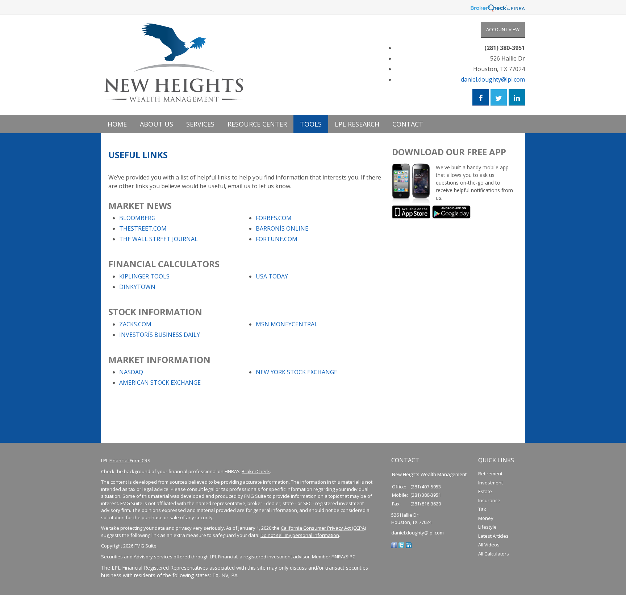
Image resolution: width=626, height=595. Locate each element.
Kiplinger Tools (144, 276)
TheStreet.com (143, 228)
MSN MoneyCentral (287, 324)
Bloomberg (137, 218)
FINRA (337, 556)
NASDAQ (131, 372)
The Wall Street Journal (158, 239)
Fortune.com (276, 239)
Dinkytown (137, 287)
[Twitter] (401, 545)
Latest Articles (493, 536)
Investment (490, 482)
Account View (502, 29)
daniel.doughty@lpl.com (493, 79)
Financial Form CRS (129, 460)
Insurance (489, 500)
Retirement (490, 473)
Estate (485, 491)
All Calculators (493, 553)
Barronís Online (282, 228)
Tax (482, 509)
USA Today (272, 276)
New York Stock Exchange (296, 372)
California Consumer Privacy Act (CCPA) (323, 528)
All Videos (489, 544)
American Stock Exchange (160, 383)
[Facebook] (394, 545)
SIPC (350, 556)
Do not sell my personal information (299, 535)
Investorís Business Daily (159, 335)
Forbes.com (274, 218)
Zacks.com (135, 324)
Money (485, 518)
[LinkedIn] (409, 545)
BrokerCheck (256, 471)
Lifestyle (487, 527)
